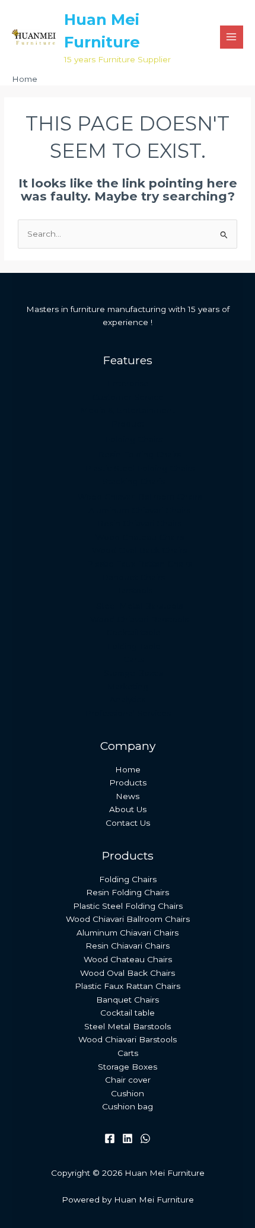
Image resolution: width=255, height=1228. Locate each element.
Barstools (133, 590)
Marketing (127, 686)
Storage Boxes (133, 672)
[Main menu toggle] (231, 37)
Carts (133, 659)
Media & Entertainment (127, 410)
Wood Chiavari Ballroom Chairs (140, 496)
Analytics (127, 699)
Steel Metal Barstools (139, 605)
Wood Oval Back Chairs (139, 550)
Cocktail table (133, 632)
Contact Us (128, 823)
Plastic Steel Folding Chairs (140, 468)
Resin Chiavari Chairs (139, 523)
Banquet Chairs (133, 577)
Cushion (127, 1093)
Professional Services (128, 713)
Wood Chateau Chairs (139, 537)
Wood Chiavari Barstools (139, 619)
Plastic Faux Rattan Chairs (139, 563)
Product (127, 423)
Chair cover (128, 1079)
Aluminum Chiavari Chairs (139, 510)
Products (127, 782)
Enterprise (128, 383)
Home (128, 769)
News (127, 796)
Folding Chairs (133, 439)
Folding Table (134, 646)
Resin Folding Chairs (139, 454)
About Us (127, 809)
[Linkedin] (127, 1138)
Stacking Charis (134, 481)
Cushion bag (127, 1106)
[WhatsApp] (145, 1138)
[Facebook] (109, 1138)
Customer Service (128, 397)
